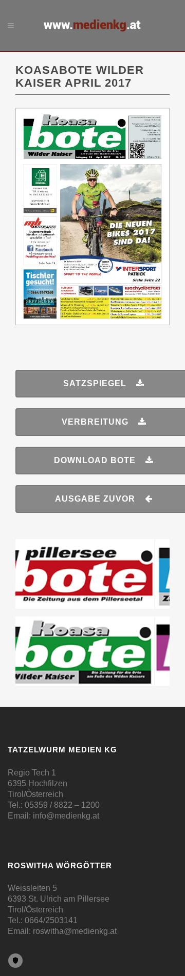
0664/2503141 (51, 920)
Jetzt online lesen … (93, 133)
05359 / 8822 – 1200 (62, 805)
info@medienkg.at (66, 815)
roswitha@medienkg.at (75, 931)
